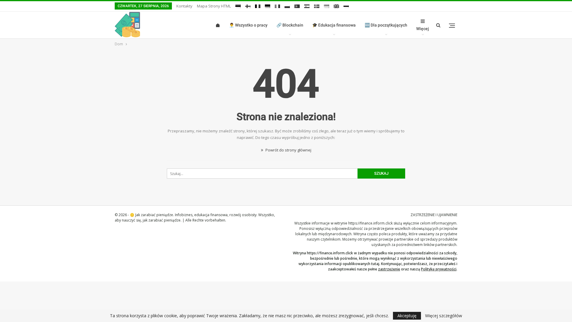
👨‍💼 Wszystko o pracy (248, 25)
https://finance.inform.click (370, 223)
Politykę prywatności (438, 269)
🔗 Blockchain (289, 25)
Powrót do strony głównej (288, 150)
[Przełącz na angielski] (336, 5)
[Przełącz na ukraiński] (326, 5)
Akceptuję (406, 315)
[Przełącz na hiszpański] (307, 5)
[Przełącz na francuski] (257, 5)
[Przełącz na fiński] (248, 5)
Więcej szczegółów (443, 316)
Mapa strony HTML (214, 6)
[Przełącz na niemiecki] (267, 5)
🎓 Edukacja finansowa (334, 25)
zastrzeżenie (389, 269)
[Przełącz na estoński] (238, 5)
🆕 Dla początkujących (386, 25)
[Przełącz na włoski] (277, 5)
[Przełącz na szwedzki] (316, 5)
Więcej (422, 28)
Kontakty (184, 6)
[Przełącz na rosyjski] (346, 5)
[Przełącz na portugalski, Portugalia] (297, 5)
